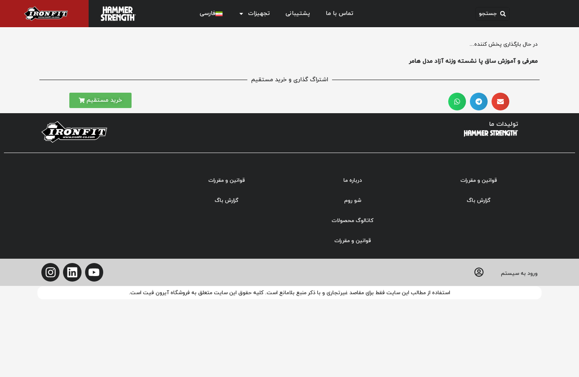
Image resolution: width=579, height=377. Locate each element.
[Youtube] (94, 272)
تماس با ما (339, 13)
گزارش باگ (478, 200)
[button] (492, 13)
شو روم (352, 200)
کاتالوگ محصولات (352, 220)
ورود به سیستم (519, 273)
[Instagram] (50, 272)
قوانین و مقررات (478, 180)
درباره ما (352, 180)
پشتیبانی (298, 13)
